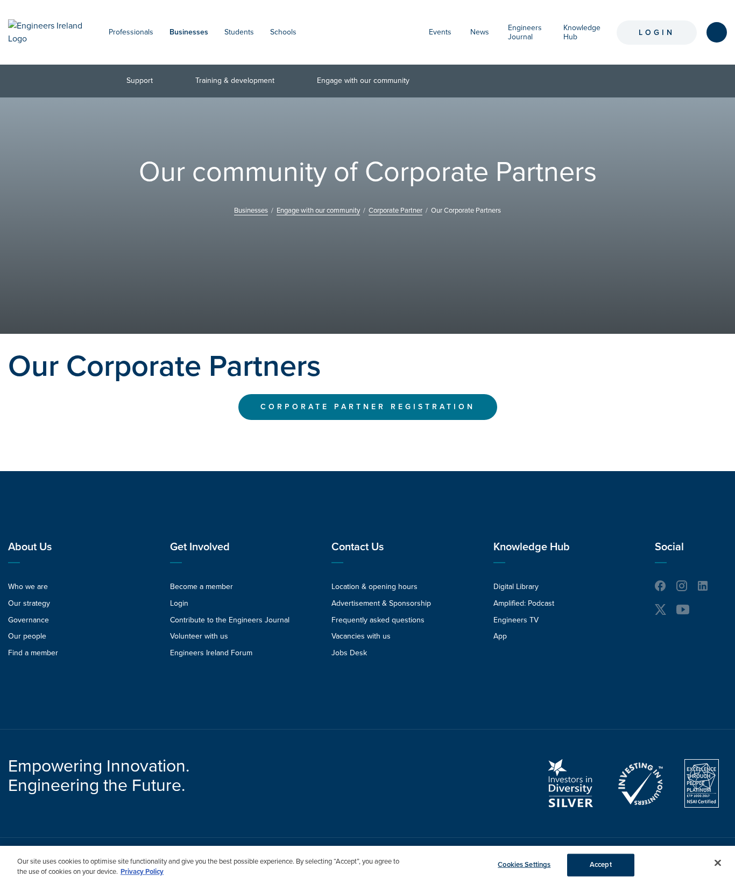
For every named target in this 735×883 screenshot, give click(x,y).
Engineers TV (516, 620)
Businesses (188, 32)
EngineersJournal (525, 32)
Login (657, 32)
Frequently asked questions (378, 620)
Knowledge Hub (531, 547)
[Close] (718, 863)
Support (139, 80)
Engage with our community (363, 80)
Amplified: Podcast (523, 603)
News (479, 32)
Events (440, 32)
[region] (367, 864)
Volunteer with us (199, 636)
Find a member (33, 652)
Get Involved (200, 547)
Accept (601, 864)
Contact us (357, 547)
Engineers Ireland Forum (211, 652)
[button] (158, 32)
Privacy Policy (142, 871)
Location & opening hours (374, 586)
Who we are (28, 586)
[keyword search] (716, 32)
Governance (28, 620)
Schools (283, 32)
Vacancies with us (361, 636)
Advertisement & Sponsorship (381, 603)
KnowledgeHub (581, 32)
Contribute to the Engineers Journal (229, 620)
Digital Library (516, 586)
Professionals (131, 32)
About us (30, 547)
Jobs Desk (349, 652)
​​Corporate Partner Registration (367, 406)
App (500, 636)
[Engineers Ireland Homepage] (47, 32)
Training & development (234, 80)
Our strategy (29, 603)
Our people (27, 636)
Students (239, 32)
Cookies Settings (524, 864)
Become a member (201, 586)
